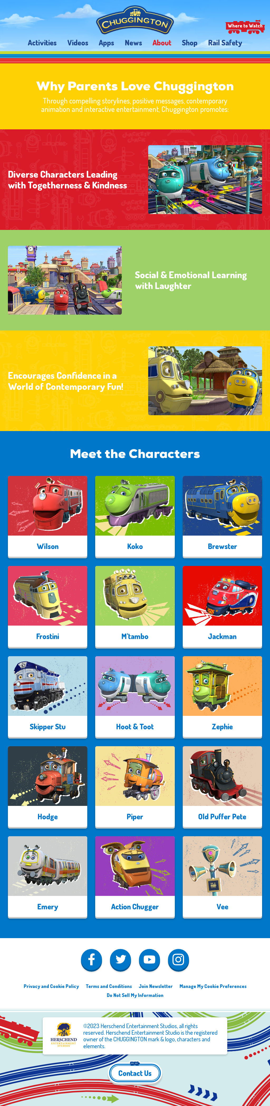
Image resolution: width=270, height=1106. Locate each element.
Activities (42, 42)
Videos (77, 42)
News (133, 42)
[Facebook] (91, 960)
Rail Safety (225, 42)
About (162, 42)
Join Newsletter (156, 986)
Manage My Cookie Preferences (213, 986)
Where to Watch (245, 26)
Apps (106, 42)
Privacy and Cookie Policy (51, 986)
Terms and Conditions (109, 986)
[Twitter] (120, 960)
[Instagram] (178, 960)
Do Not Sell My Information (135, 995)
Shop (189, 42)
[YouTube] (149, 960)
